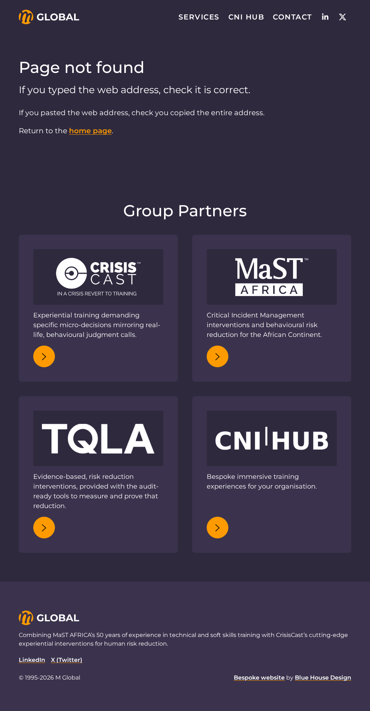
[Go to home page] (49, 17)
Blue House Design (323, 677)
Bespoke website (259, 677)
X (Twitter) (66, 659)
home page (90, 130)
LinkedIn (32, 659)
